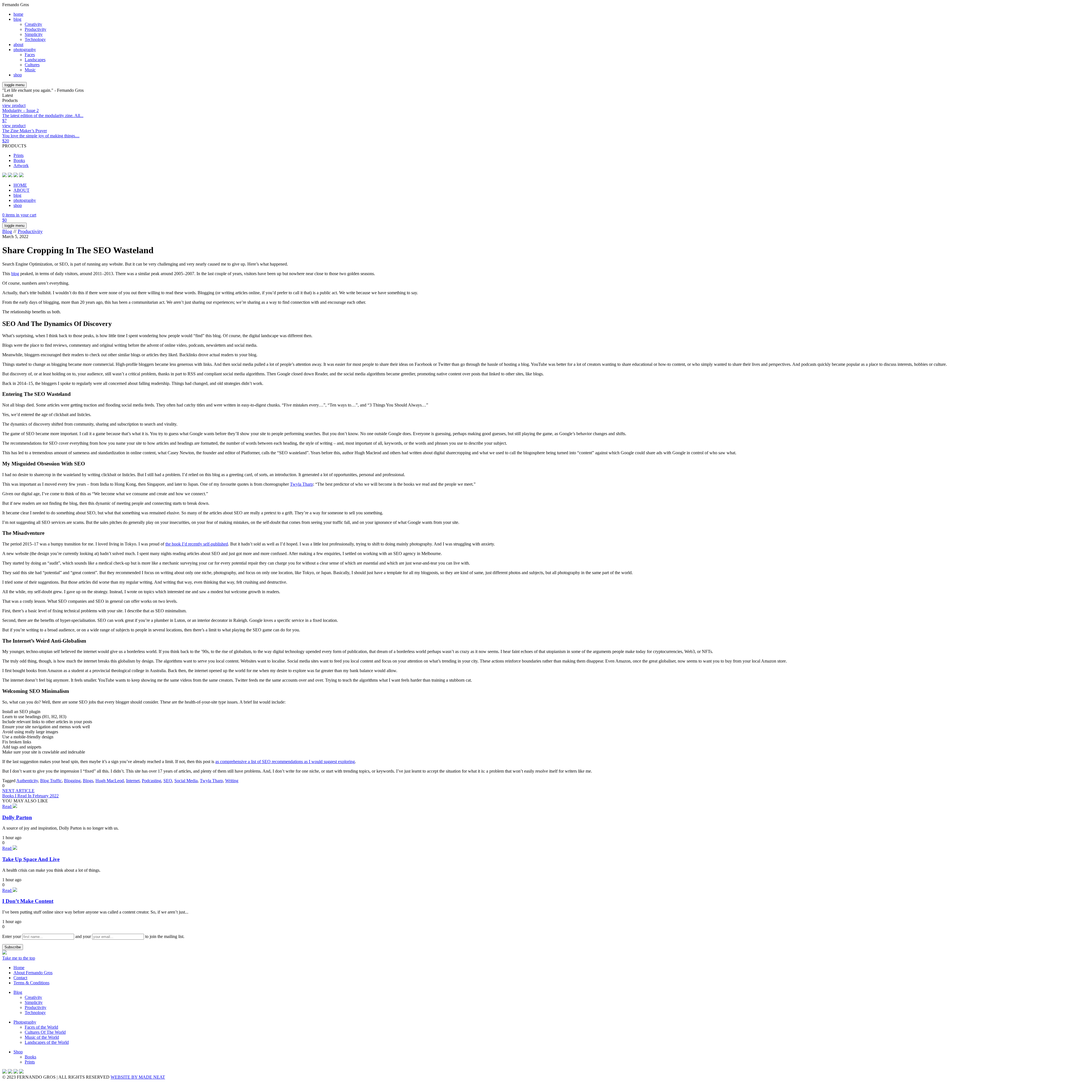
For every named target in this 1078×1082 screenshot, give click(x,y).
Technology (35, 39)
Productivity (35, 29)
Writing (231, 780)
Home (18, 967)
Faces (30, 54)
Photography (24, 1022)
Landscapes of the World (47, 1042)
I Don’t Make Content (27, 901)
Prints (18, 155)
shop (17, 74)
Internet (133, 780)
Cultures (32, 64)
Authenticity (27, 780)
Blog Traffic (51, 780)
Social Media (186, 780)
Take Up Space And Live (31, 859)
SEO (167, 780)
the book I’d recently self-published (196, 544)
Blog (7, 231)
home (18, 14)
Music (30, 69)
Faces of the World (41, 1027)
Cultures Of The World (45, 1032)
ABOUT (21, 190)
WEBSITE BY (138, 1077)
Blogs (88, 780)
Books (19, 160)
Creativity (33, 24)
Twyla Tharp (301, 484)
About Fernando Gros (32, 972)
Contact (20, 977)
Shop (18, 1051)
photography (24, 49)
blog (17, 19)
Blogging (72, 780)
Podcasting (151, 780)
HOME (20, 185)
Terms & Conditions (31, 982)
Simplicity (34, 34)
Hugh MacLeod (109, 780)
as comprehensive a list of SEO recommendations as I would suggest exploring (285, 761)
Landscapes (35, 59)
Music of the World (42, 1037)
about (18, 44)
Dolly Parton (17, 817)
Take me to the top (18, 958)
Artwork (21, 165)
